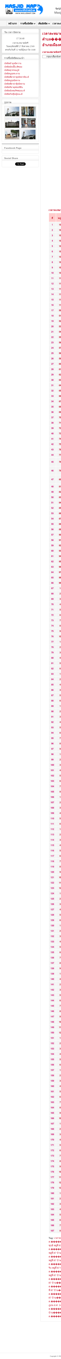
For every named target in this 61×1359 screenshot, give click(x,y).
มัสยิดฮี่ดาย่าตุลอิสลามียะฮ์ (16, 77)
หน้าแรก (12, 23)
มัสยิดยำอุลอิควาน (12, 63)
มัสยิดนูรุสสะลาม (12, 73)
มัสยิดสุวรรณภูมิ (11, 70)
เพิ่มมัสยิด (42, 23)
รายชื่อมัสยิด (26, 23)
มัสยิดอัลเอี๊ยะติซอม (13, 67)
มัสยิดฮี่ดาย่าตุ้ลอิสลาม (14, 84)
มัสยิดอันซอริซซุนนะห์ (14, 90)
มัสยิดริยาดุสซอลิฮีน (13, 87)
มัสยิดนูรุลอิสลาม (12, 80)
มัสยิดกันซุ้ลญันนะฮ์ (13, 94)
